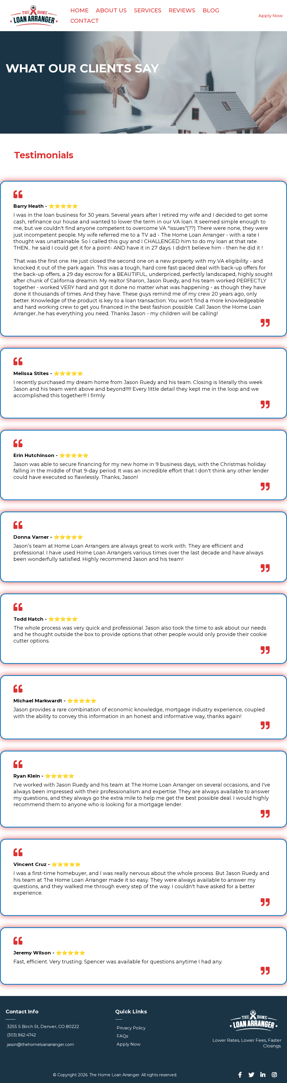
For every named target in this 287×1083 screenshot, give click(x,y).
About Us (111, 10)
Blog (211, 10)
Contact (84, 20)
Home (79, 10)
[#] (241, 1075)
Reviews (182, 10)
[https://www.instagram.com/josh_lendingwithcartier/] (275, 1075)
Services (147, 10)
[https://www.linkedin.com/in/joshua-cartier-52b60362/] (264, 1075)
